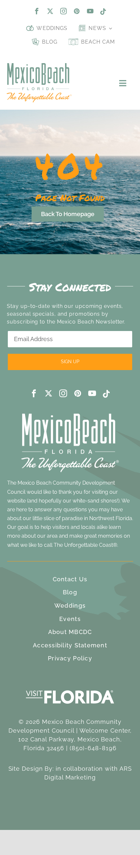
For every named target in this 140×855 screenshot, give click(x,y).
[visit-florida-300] (70, 688)
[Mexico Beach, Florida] (39, 65)
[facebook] (37, 11)
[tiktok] (103, 11)
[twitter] (50, 11)
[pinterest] (77, 11)
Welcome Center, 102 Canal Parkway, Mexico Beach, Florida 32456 (75, 739)
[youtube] (90, 11)
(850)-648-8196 (93, 748)
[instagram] (63, 11)
